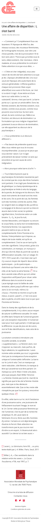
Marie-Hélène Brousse (11, 35)
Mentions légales (20, 506)
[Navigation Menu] (36, 9)
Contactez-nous (20, 496)
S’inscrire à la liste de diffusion (20, 492)
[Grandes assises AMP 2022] (8, 7)
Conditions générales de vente (20, 509)
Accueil (4, 22)
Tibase (28, 521)
